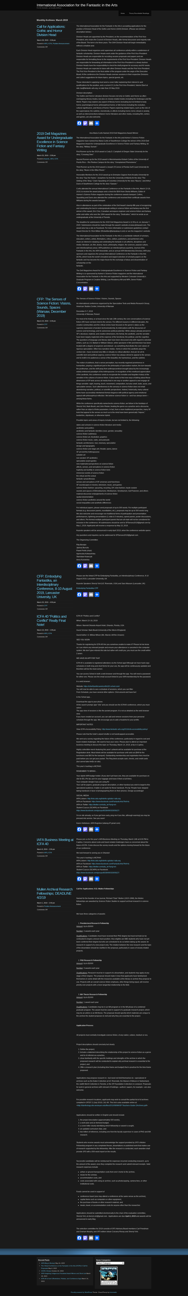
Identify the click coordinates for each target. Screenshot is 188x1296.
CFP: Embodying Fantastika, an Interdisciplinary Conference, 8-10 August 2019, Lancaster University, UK (54, 586)
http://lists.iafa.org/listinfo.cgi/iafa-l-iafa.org (104, 799)
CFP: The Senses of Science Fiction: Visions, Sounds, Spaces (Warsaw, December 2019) (54, 307)
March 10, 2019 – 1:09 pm (46, 630)
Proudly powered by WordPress (81, 1292)
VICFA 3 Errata (46, 1271)
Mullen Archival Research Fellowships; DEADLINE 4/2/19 (55, 893)
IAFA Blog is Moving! (48, 1263)
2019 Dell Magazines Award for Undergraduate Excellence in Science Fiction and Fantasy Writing (55, 142)
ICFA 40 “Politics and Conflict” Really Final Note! (51, 620)
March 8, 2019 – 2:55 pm (46, 849)
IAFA (45, 43)
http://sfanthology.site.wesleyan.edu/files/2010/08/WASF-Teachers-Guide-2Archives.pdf (112, 1105)
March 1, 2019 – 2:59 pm (46, 903)
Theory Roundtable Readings (139, 13)
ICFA (50, 43)
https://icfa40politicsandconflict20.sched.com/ (102, 686)
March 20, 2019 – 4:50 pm (46, 602)
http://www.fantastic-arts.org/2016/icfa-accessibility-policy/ (125, 729)
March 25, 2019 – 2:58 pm (46, 155)
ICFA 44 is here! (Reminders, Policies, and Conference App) (61, 1278)
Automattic (113, 1292)
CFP (45, 324)
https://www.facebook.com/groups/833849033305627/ (97, 811)
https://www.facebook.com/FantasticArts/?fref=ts (110, 802)
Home (123, 13)
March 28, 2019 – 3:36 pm (46, 40)
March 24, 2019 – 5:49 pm (46, 321)
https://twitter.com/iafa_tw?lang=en (102, 805)
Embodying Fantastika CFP (87, 588)
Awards (46, 159)
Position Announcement (61, 43)
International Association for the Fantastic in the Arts (77, 5)
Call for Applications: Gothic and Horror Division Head (51, 31)
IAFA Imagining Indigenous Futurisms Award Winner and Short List (63, 1273)
